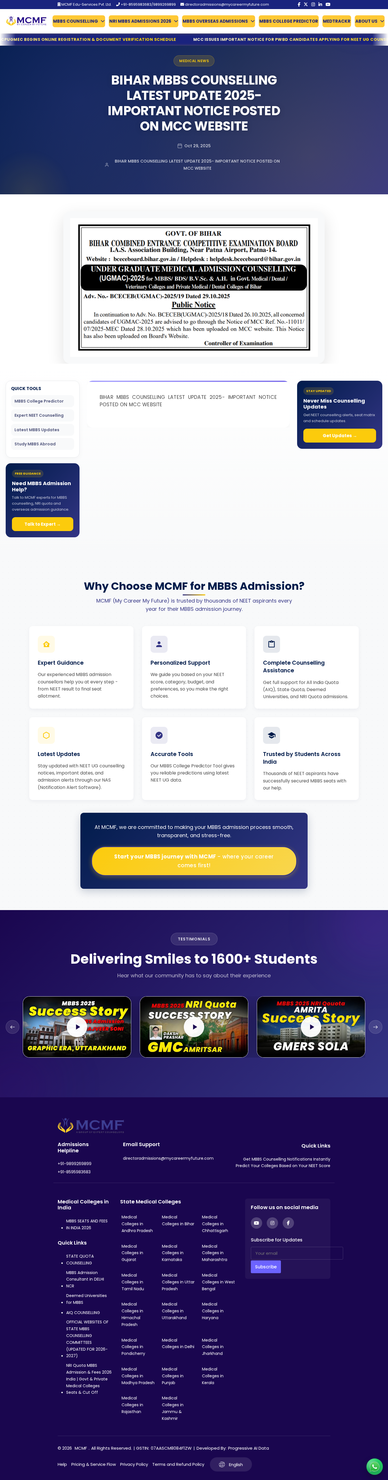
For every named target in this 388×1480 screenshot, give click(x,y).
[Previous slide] (12, 1027)
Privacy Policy (134, 1464)
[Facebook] (299, 4)
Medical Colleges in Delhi (178, 1343)
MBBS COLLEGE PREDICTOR (288, 21)
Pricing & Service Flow (93, 1464)
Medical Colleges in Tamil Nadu (133, 1282)
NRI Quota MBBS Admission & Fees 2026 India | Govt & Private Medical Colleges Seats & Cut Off (89, 1379)
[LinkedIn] (320, 4)
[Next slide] (375, 1027)
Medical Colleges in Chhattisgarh (215, 1223)
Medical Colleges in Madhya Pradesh (138, 1376)
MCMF (81, 1448)
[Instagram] (313, 4)
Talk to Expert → (42, 524)
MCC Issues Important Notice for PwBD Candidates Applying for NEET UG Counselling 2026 (206, 39)
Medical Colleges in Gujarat (132, 1253)
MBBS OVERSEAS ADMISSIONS (215, 21)
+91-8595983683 (74, 1172)
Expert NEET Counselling (39, 415)
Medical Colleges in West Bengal (218, 1282)
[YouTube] (328, 4)
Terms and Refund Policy (178, 1464)
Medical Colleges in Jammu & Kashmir (172, 1408)
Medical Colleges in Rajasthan (132, 1404)
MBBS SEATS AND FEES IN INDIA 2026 (87, 1224)
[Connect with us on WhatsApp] (374, 1466)
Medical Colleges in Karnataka (172, 1253)
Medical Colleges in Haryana (213, 1311)
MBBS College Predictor (39, 401)
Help (62, 1464)
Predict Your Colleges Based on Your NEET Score (283, 1166)
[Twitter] (306, 4)
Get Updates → (340, 436)
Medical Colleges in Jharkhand (213, 1347)
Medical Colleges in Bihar (178, 1220)
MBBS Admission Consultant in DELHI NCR (85, 1279)
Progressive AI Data (248, 1448)
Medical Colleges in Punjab (172, 1376)
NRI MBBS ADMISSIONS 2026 (140, 21)
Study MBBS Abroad (35, 444)
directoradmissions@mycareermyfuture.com (226, 4)
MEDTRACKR (337, 21)
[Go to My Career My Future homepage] (24, 21)
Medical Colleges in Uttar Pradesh (178, 1282)
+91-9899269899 (74, 1164)
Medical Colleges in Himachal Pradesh (132, 1314)
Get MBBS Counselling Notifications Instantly (286, 1159)
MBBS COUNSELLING (75, 21)
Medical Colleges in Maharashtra (214, 1253)
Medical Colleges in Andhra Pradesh (137, 1223)
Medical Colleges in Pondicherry (133, 1347)
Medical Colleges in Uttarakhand (174, 1311)
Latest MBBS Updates (36, 430)
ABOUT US (366, 21)
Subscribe (266, 1267)
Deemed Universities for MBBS (86, 1299)
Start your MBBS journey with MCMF (194, 861)
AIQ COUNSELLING (83, 1312)
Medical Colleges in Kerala (213, 1376)
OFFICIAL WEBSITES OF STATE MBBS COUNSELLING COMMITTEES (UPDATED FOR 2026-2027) (87, 1339)
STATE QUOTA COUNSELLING (80, 1259)
